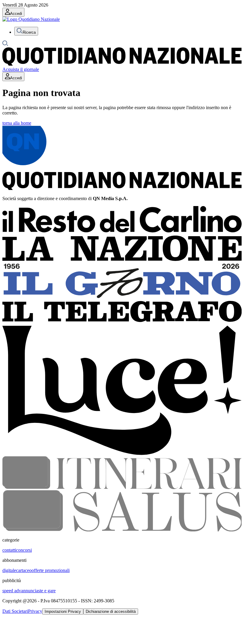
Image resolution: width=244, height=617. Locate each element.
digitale (9, 570)
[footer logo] (122, 188)
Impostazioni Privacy (63, 611)
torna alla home (16, 123)
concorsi (24, 550)
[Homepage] (122, 64)
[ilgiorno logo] (122, 298)
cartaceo (24, 570)
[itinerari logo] (122, 487)
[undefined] (31, 19)
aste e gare (46, 590)
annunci (28, 590)
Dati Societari (15, 611)
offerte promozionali (51, 570)
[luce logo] (122, 453)
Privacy (35, 611)
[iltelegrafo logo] (122, 322)
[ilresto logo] (122, 232)
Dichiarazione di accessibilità (111, 611)
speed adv (11, 590)
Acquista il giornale (20, 69)
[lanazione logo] (122, 259)
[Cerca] (5, 44)
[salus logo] (122, 529)
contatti (9, 550)
